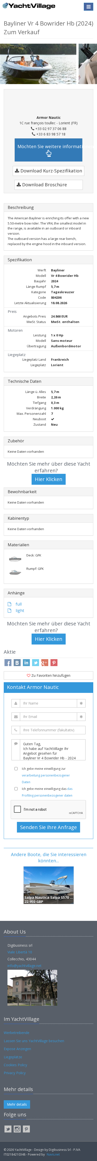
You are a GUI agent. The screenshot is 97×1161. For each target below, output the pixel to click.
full (18, 604)
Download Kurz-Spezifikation (50, 171)
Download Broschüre (44, 185)
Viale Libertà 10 (19, 952)
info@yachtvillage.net (24, 965)
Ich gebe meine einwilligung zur (46, 775)
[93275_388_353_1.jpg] (39, 63)
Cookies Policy (15, 1065)
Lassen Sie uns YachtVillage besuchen (34, 1040)
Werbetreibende (16, 1032)
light (19, 610)
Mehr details (17, 1104)
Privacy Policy (15, 1072)
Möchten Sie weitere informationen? (49, 146)
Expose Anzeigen (17, 1048)
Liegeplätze (13, 1057)
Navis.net (53, 1154)
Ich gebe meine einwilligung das (47, 792)
